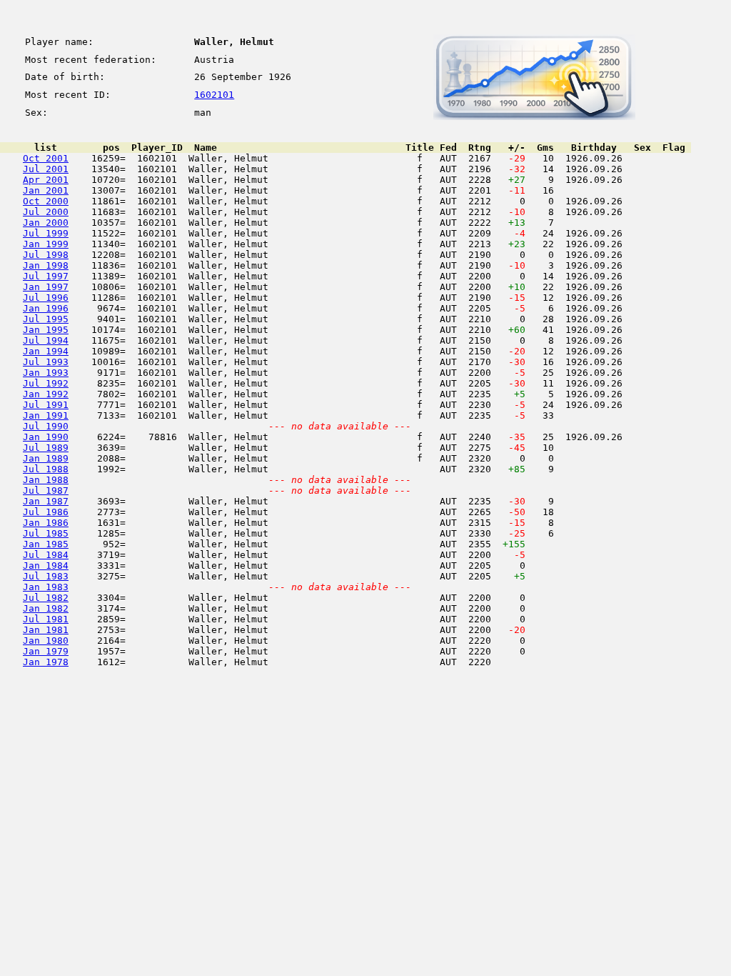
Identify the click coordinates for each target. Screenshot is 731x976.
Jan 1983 (46, 587)
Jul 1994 (46, 340)
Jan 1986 (46, 522)
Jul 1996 (46, 297)
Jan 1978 (46, 662)
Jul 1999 (46, 233)
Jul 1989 (46, 447)
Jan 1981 (46, 629)
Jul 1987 (46, 490)
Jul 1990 (46, 426)
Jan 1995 (46, 329)
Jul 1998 (46, 254)
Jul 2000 (46, 211)
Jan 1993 (46, 372)
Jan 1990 (46, 437)
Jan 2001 (46, 190)
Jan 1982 (46, 608)
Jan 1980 (46, 640)
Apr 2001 (46, 179)
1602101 (214, 94)
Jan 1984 (46, 565)
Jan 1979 (46, 651)
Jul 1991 (46, 404)
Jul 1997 (46, 276)
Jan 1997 (46, 287)
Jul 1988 (46, 469)
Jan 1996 (46, 308)
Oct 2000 (46, 201)
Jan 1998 (46, 265)
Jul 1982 (46, 597)
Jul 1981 (46, 619)
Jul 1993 (46, 362)
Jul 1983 (46, 576)
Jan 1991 (46, 415)
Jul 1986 (46, 512)
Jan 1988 (46, 479)
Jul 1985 (46, 533)
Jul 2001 (46, 169)
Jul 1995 (46, 319)
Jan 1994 (46, 351)
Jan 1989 (46, 458)
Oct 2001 (46, 158)
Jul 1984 (46, 554)
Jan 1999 (46, 244)
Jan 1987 (46, 501)
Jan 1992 (46, 394)
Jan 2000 (46, 222)
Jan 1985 (46, 544)
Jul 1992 (46, 383)
